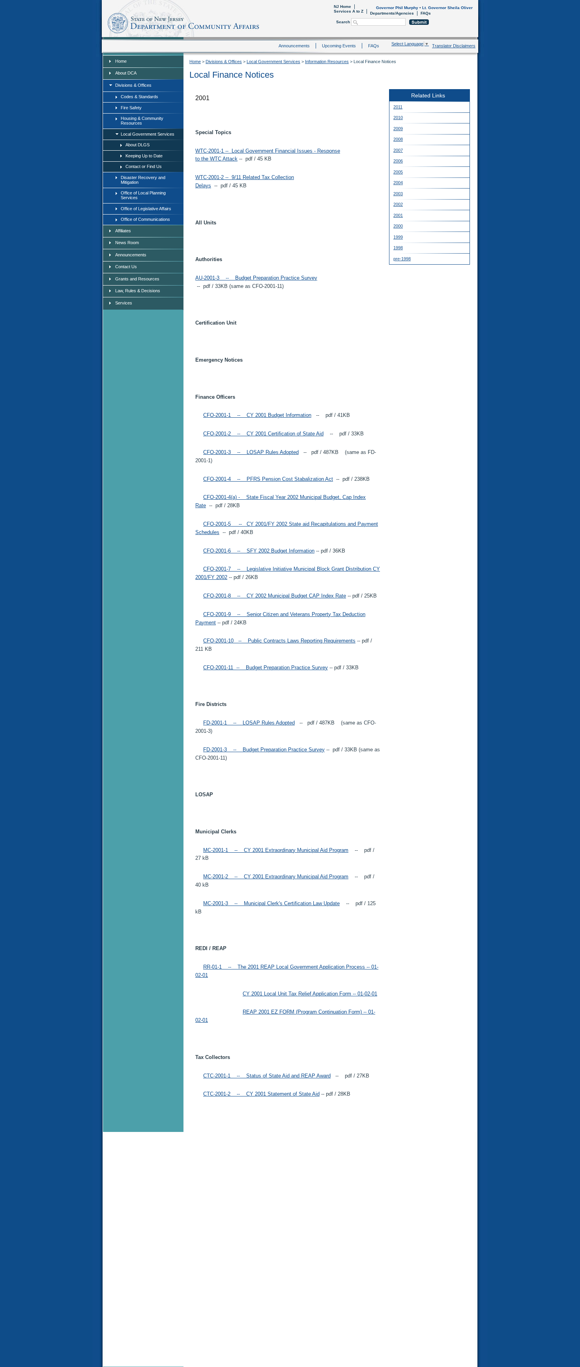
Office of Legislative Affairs (146, 208)
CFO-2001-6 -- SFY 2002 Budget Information (258, 551)
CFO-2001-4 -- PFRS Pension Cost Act (268, 479)
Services (123, 303)
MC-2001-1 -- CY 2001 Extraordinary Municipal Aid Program (275, 850)
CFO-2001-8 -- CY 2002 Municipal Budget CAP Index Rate (274, 596)
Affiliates (123, 230)
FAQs (426, 13)
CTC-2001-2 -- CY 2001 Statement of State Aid (261, 1094)
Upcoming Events (339, 45)
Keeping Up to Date (144, 155)
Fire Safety (131, 107)
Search (343, 22)
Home (121, 61)
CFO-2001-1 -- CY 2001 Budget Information (257, 415)
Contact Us (126, 266)
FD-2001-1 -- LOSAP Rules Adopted (249, 723)
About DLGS (137, 144)
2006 (398, 161)
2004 (398, 182)
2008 (398, 139)
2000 (398, 226)
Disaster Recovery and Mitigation (143, 180)
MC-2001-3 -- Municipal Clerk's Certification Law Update (271, 903)
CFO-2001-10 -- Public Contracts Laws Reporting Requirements (279, 641)
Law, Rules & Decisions (137, 290)
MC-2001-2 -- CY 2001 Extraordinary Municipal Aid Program (275, 877)
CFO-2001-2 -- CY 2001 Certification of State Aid (263, 434)
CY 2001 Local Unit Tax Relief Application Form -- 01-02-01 (310, 994)
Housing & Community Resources (142, 120)
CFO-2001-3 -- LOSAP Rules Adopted (251, 452)
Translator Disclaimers (453, 45)
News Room (127, 242)
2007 (398, 150)
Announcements (294, 45)
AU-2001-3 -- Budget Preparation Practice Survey (256, 278)
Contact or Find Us (143, 166)
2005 (398, 172)
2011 (397, 107)
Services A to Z (348, 11)
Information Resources (327, 61)
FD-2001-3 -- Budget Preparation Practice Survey (264, 750)
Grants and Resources (137, 278)
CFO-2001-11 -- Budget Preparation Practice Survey (265, 667)
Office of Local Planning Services (143, 195)
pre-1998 (402, 258)
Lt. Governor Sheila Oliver (447, 8)
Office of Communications (145, 219)
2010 (398, 117)
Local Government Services (147, 134)
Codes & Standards (139, 96)
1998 (398, 247)
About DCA (126, 73)
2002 (398, 204)
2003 (398, 193)
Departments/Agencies (392, 13)
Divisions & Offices (133, 85)
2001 (398, 215)
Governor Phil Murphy (397, 8)
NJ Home (342, 6)
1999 (398, 237)
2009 (398, 128)
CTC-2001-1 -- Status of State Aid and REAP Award (267, 1076)
